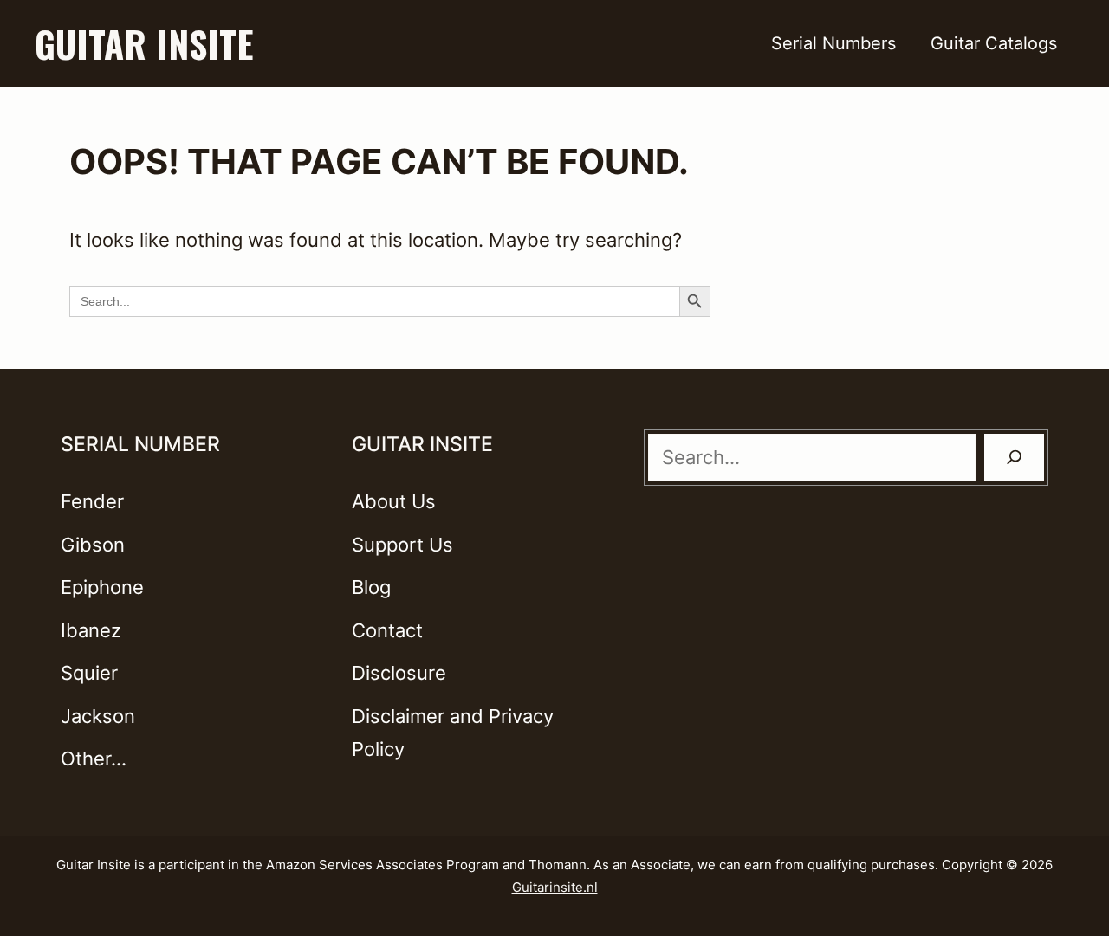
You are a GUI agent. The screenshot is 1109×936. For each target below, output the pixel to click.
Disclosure (399, 673)
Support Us (402, 544)
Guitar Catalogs (994, 43)
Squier (89, 673)
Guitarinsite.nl (555, 887)
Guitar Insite (144, 43)
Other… (93, 758)
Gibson (93, 544)
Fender (92, 501)
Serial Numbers (833, 43)
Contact (387, 630)
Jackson (98, 716)
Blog (371, 587)
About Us (394, 501)
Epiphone (102, 587)
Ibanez (91, 630)
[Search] (1014, 457)
